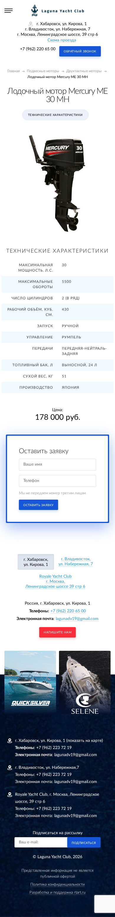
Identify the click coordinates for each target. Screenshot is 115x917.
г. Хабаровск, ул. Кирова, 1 (36, 562)
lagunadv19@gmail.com (77, 619)
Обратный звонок (80, 51)
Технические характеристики (55, 115)
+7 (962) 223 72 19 (54, 748)
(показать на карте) (84, 741)
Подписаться (84, 843)
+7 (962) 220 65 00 (37, 49)
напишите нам (57, 632)
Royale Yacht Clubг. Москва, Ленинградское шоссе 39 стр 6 (55, 581)
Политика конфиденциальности (57, 885)
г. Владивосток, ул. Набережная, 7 (75, 561)
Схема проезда (61, 40)
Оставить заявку (38, 505)
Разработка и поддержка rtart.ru (57, 893)
